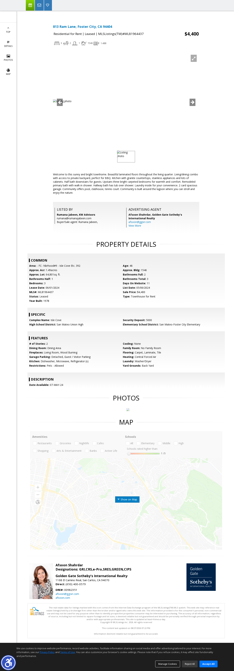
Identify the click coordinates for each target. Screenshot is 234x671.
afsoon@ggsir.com (140, 222)
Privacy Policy (47, 652)
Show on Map (128, 499)
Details (8, 46)
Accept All (208, 664)
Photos (8, 59)
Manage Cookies (167, 664)
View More (135, 225)
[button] (8, 663)
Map (8, 74)
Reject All (190, 664)
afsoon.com (63, 597)
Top (8, 31)
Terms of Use (67, 652)
